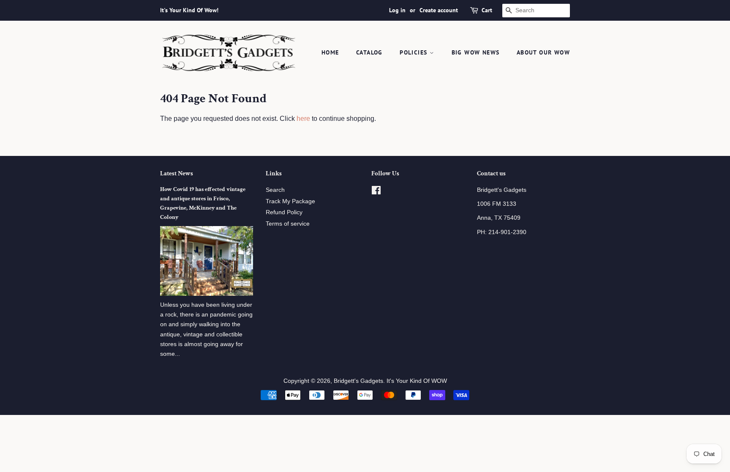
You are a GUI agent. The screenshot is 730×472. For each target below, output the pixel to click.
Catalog (369, 52)
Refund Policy (284, 212)
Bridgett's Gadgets (358, 381)
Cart (487, 10)
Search (275, 190)
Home (330, 52)
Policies (415, 52)
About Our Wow (543, 52)
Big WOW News (476, 52)
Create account (438, 10)
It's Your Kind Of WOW (417, 381)
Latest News (176, 173)
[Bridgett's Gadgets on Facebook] (376, 192)
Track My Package (290, 201)
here (303, 118)
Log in (397, 10)
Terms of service (288, 224)
